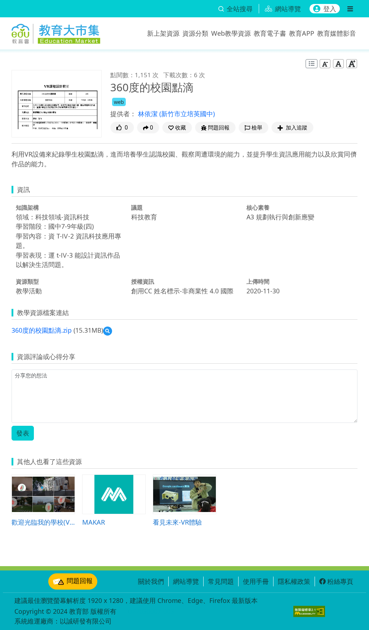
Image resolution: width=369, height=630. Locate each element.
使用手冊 (256, 581)
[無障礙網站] (309, 611)
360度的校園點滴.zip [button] (42, 330)
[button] (177, 128)
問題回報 (80, 580)
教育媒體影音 (336, 33)
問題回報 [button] (219, 127)
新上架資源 (163, 33)
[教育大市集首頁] (56, 32)
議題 (137, 207)
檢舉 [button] (257, 127)
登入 (329, 8)
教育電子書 (270, 33)
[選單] (350, 8)
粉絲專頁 (340, 581)
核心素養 (258, 207)
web (119, 102)
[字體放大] (351, 63)
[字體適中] (338, 63)
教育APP (301, 33)
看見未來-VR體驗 (177, 521)
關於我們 (151, 581)
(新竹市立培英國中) (187, 113)
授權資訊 (142, 281)
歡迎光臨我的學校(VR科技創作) (43, 521)
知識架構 (27, 207)
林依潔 (148, 113)
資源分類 (195, 33)
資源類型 (27, 281)
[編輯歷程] (311, 63)
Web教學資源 (231, 33)
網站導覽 (186, 581)
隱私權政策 (294, 581)
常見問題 (221, 581)
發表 (22, 433)
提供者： (123, 113)
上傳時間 (258, 281)
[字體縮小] (325, 63)
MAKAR (93, 521)
